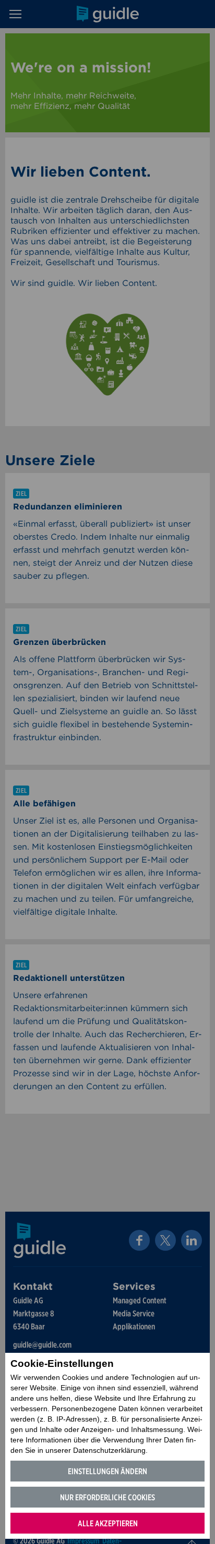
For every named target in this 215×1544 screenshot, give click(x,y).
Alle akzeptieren (108, 1523)
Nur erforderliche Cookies (107, 1497)
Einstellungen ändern (107, 1471)
